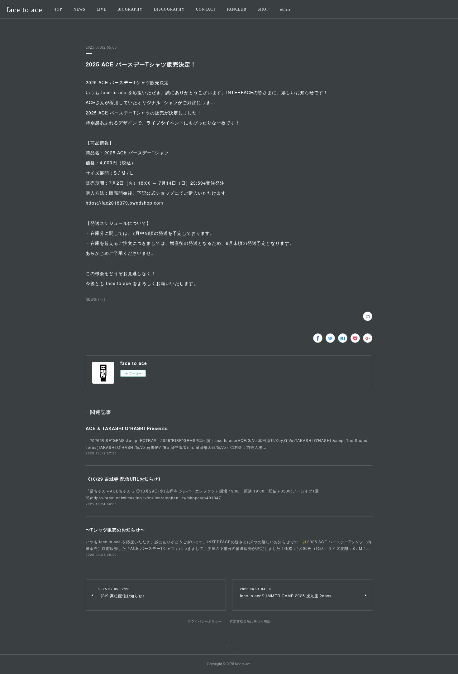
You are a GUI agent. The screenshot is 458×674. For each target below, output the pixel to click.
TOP (58, 9)
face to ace (24, 10)
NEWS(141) (95, 299)
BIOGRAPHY (130, 9)
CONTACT (206, 9)
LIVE (101, 9)
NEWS (79, 9)
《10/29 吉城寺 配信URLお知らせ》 (124, 479)
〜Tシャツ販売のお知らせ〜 (115, 529)
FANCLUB (236, 9)
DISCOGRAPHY (169, 9)
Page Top (229, 646)
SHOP (263, 9)
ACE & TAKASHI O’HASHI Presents (127, 428)
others (285, 9)
